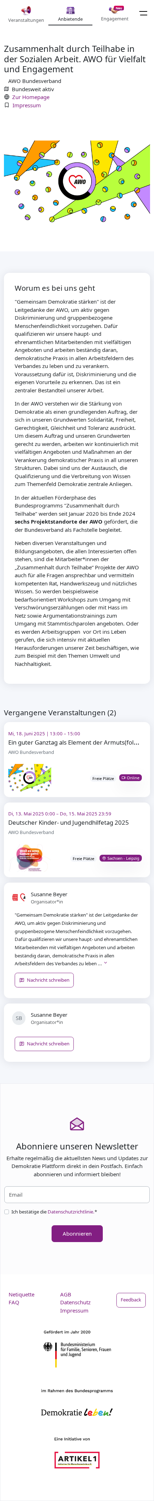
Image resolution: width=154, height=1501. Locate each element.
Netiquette (21, 1294)
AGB (65, 1294)
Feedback (131, 1299)
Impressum (27, 105)
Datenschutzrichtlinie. (71, 1211)
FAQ (14, 1302)
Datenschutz (75, 1302)
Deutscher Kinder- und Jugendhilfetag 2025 (68, 822)
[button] (105, 963)
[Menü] (143, 13)
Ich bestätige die (54, 1211)
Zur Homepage (30, 96)
